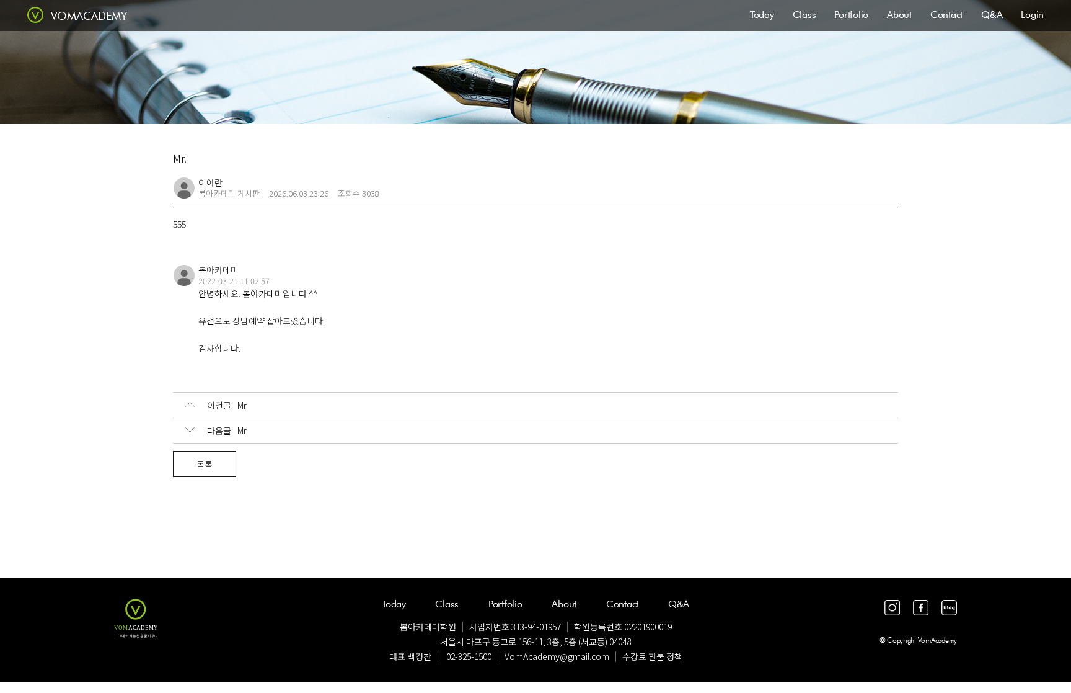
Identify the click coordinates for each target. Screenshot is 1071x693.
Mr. (227, 405)
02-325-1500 (468, 656)
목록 (204, 464)
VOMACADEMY (89, 15)
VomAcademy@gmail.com (557, 656)
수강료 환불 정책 (652, 656)
